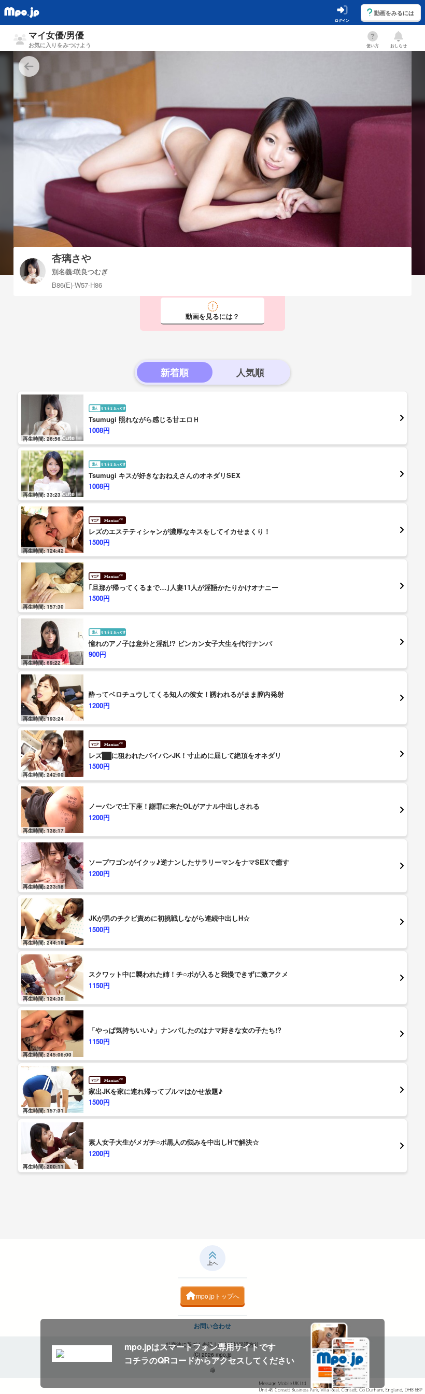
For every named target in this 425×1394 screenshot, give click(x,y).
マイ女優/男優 (60, 39)
